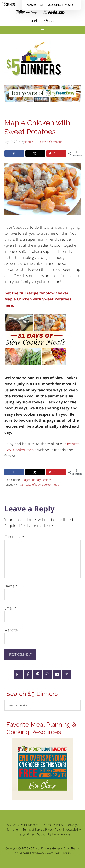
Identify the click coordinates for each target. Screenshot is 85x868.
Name (11, 585)
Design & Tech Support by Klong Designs (44, 834)
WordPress (54, 853)
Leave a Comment (50, 142)
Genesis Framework (31, 853)
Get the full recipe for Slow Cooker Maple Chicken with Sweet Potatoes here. (37, 299)
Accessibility (73, 829)
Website (11, 630)
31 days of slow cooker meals (40, 484)
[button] (51, 5)
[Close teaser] (21, 12)
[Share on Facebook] (14, 153)
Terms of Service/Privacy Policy (42, 829)
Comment (14, 536)
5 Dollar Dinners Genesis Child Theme (55, 848)
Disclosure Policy (52, 825)
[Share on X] (35, 153)
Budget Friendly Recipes (36, 480)
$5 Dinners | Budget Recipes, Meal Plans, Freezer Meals (34, 59)
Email (10, 608)
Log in (67, 853)
